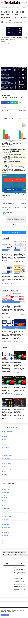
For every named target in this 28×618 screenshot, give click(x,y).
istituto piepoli (7, 463)
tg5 (4, 543)
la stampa (6, 519)
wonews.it (19, 564)
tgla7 (9, 7)
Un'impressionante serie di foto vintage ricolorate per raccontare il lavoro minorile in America (19, 571)
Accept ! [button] (5, 615)
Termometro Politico (9, 442)
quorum (5, 471)
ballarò (5, 500)
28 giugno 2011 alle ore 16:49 (12, 214)
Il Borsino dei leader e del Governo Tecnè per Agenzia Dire (20, 390)
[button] (26, 2)
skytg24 (6, 535)
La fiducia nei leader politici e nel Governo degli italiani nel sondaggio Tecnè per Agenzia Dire (19, 366)
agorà (5, 497)
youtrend (6, 477)
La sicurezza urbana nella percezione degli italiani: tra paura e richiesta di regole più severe (7, 256)
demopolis (6, 447)
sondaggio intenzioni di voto (10, 97)
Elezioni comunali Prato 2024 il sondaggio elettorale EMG (14, 194)
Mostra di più (22, 119)
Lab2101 (5, 436)
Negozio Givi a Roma (8, 554)
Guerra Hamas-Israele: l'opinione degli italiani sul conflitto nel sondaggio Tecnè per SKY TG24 (19, 335)
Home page (4, 7)
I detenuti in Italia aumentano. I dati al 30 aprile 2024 (19, 278)
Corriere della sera (8, 487)
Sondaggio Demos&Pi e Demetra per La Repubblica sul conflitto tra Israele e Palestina (20, 308)
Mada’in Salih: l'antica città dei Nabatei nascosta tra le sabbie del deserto (20, 579)
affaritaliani (7, 492)
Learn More (11, 611)
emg (8, 95)
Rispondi (10, 224)
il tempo (6, 511)
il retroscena (7, 508)
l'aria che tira (7, 516)
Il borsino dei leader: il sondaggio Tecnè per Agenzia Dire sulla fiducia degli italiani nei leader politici (7, 414)
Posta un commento (14, 232)
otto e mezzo (7, 524)
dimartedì (6, 505)
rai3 (5, 530)
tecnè (5, 474)
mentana (6, 522)
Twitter (12, 102)
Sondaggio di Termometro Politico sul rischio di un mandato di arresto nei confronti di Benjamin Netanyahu (7, 310)
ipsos (5, 460)
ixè (4, 466)
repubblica (6, 532)
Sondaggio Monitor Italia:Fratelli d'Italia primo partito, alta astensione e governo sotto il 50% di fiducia (8, 367)
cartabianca (7, 503)
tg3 (4, 540)
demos (5, 450)
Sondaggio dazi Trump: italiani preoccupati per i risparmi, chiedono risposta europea (12, 143)
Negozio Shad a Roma (21, 552)
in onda (5, 513)
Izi (4, 434)
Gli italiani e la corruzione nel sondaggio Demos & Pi (7, 279)
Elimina (15, 224)
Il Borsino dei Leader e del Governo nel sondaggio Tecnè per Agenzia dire (7, 390)
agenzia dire (7, 495)
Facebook (6, 102)
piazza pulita (7, 527)
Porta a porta (7, 489)
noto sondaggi (7, 469)
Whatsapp (16, 102)
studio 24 (6, 538)
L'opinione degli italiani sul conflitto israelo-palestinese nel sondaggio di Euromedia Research (8, 335)
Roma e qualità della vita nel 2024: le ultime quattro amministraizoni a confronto (19, 255)
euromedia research (9, 455)
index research (7, 458)
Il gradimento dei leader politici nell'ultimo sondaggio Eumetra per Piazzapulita (20, 412)
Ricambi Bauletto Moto (8, 552)
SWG (5, 439)
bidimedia (6, 444)
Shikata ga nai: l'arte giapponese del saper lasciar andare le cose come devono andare (20, 588)
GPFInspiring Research (9, 431)
